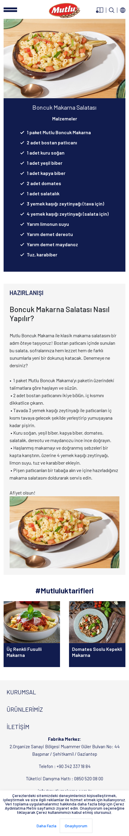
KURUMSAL (21, 692)
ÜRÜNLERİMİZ (25, 709)
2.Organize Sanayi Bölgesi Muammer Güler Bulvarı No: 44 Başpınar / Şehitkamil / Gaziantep (65, 746)
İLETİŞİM (18, 726)
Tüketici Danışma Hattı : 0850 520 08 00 (64, 778)
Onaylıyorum (76, 825)
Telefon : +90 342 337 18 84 (65, 766)
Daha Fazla (46, 825)
